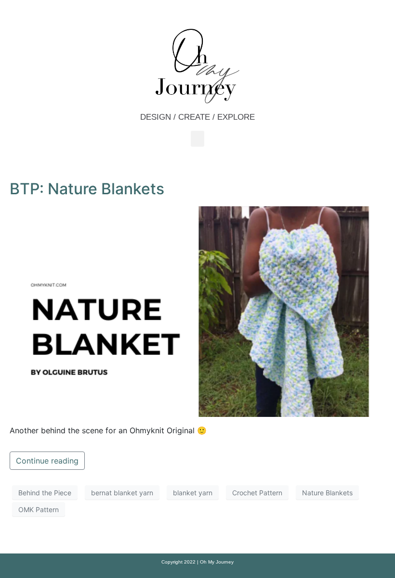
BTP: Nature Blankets (87, 188)
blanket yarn (192, 493)
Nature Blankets (327, 493)
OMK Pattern (38, 509)
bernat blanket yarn (122, 493)
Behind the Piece (44, 493)
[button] (197, 139)
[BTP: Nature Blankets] (197, 310)
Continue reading (47, 460)
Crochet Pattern (257, 493)
